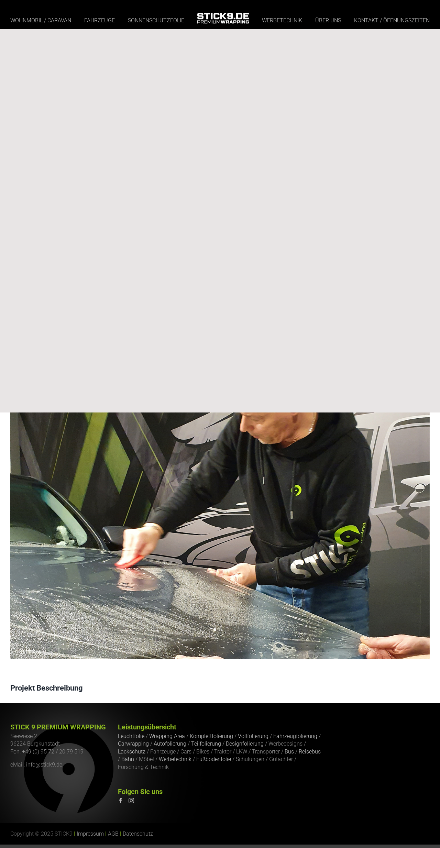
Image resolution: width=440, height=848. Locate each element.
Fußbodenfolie (213, 759)
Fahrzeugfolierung (295, 736)
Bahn (127, 759)
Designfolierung (245, 743)
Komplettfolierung (211, 736)
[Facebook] (120, 800)
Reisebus (310, 751)
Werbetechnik (175, 759)
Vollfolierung (253, 736)
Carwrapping (133, 743)
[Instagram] (131, 800)
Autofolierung (170, 743)
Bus (289, 751)
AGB (113, 833)
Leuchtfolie (131, 736)
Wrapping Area (167, 736)
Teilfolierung (206, 743)
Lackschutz (131, 751)
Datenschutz (138, 833)
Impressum (90, 833)
